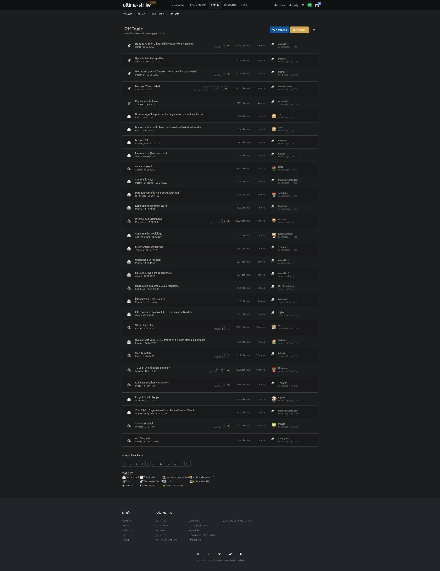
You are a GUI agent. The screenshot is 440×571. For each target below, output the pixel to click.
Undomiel (283, 101)
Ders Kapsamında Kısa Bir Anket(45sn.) (157, 192)
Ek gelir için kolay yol (147, 397)
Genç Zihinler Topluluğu (148, 233)
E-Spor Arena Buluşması (149, 246)
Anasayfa (127, 14)
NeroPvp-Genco (286, 286)
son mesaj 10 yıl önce (288, 315)
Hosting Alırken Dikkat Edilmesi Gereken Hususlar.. (164, 43)
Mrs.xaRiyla (140, 222)
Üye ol (281, 5)
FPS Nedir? (194, 530)
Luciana (139, 371)
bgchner (282, 397)
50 (174, 463)
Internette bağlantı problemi (151, 153)
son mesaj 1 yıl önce (287, 130)
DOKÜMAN (230, 5)
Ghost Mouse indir (199, 526)
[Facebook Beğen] (209, 554)
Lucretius (283, 140)
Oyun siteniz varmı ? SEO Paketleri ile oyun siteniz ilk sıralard (170, 339)
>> (187, 463)
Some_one (140, 441)
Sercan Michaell (144, 423)
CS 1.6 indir (161, 521)
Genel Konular (157, 14)
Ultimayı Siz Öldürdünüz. (149, 218)
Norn (280, 325)
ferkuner (139, 343)
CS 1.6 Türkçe (163, 526)
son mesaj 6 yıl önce (287, 183)
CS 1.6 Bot (161, 530)
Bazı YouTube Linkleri (147, 86)
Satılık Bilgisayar (144, 179)
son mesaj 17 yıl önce (288, 89)
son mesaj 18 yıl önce (288, 104)
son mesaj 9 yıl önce (287, 289)
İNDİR (244, 5)
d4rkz (137, 89)
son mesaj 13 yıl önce (288, 62)
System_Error (141, 143)
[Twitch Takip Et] (241, 554)
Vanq (137, 117)
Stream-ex (140, 74)
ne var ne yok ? (143, 166)
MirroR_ (282, 353)
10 (226, 88)
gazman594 (140, 400)
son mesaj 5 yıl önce (287, 157)
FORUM (215, 5)
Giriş (295, 5)
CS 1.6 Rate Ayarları (166, 540)
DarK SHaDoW (142, 61)
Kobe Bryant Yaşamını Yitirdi (151, 205)
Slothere (139, 104)
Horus (138, 47)
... (222, 88)
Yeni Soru (301, 30)
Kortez (138, 356)
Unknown (283, 368)
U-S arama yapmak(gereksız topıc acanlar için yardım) (166, 71)
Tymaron (139, 250)
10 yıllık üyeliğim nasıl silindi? (152, 367)
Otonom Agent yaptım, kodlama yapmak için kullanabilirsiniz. (170, 114)
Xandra (138, 169)
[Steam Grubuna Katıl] (230, 554)
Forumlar (141, 14)
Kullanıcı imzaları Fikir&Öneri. (152, 382)
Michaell (282, 58)
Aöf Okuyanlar (143, 438)
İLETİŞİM (126, 540)
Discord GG (141, 140)
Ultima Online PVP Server (202, 535)
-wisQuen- (283, 193)
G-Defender (140, 289)
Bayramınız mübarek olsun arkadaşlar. (157, 285)
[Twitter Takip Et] (219, 554)
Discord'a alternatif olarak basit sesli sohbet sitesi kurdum (168, 127)
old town (282, 219)
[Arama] (303, 5)
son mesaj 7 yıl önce (287, 237)
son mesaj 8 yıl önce (287, 47)
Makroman (195, 540)
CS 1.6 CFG (161, 535)
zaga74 (138, 276)
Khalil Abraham (142, 237)
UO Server (194, 521)
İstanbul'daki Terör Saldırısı (150, 299)
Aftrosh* (139, 328)
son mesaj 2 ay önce (287, 117)
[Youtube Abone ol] (198, 554)
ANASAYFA (178, 5)
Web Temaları (143, 353)
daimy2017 (283, 44)
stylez (138, 315)
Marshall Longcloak (144, 183)
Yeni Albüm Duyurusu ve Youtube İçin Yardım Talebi (164, 410)
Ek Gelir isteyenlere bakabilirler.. (153, 272)
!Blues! (138, 156)
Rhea (280, 167)
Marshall (139, 209)
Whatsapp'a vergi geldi (148, 259)
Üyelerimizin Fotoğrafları (149, 58)
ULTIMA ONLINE (197, 5)
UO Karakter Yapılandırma (237, 521)
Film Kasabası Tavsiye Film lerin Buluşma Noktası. (164, 312)
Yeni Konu (281, 30)
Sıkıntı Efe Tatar (144, 325)
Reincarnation (285, 86)
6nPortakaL (140, 196)
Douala (281, 424)
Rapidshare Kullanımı (147, 101)
